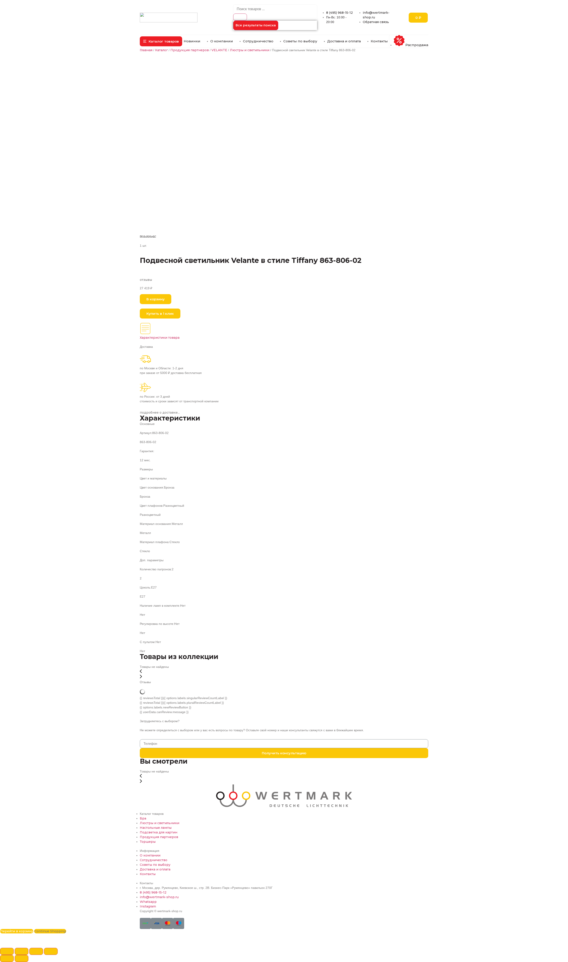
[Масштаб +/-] (51, 951)
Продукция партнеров (189, 50)
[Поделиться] (21, 951)
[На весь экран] (36, 951)
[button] (161, 41)
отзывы (146, 280)
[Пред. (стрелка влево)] (7, 958)
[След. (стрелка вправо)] (21, 958)
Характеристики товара (159, 338)
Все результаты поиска (256, 25)
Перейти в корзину (16, 931)
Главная (146, 50)
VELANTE (219, 50)
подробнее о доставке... (160, 413)
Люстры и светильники (249, 50)
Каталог (161, 50)
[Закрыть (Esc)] (7, 951)
